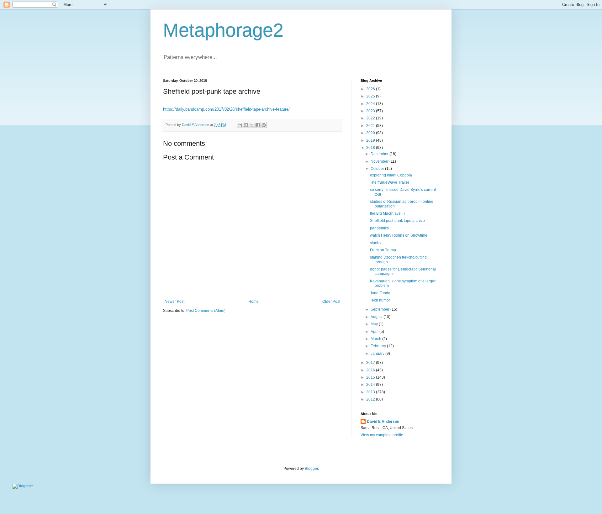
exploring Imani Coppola (391, 175)
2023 (371, 111)
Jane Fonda (380, 293)
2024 (371, 104)
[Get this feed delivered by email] (23, 486)
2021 (371, 125)
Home (253, 301)
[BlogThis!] (246, 125)
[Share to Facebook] (258, 125)
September (380, 309)
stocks (375, 243)
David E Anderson (383, 421)
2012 (371, 399)
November (380, 161)
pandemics (379, 228)
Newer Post (174, 301)
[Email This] (240, 125)
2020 (371, 133)
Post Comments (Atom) (205, 310)
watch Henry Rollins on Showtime (398, 235)
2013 (371, 392)
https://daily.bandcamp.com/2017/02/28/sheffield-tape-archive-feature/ (226, 109)
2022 (371, 118)
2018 (371, 147)
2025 (371, 96)
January (378, 353)
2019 (371, 140)
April (375, 331)
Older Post (331, 301)
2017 (371, 362)
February (379, 346)
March (376, 339)
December (380, 154)
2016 (371, 370)
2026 (371, 89)
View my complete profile (382, 435)
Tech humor (380, 300)
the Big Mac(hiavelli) (387, 213)
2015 (371, 377)
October (378, 168)
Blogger (311, 468)
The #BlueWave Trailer (389, 182)
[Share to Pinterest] (264, 125)
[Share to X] (252, 125)
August (377, 317)
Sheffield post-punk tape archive (397, 220)
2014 (371, 384)
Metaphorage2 (223, 30)
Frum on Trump (383, 250)
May (375, 324)
